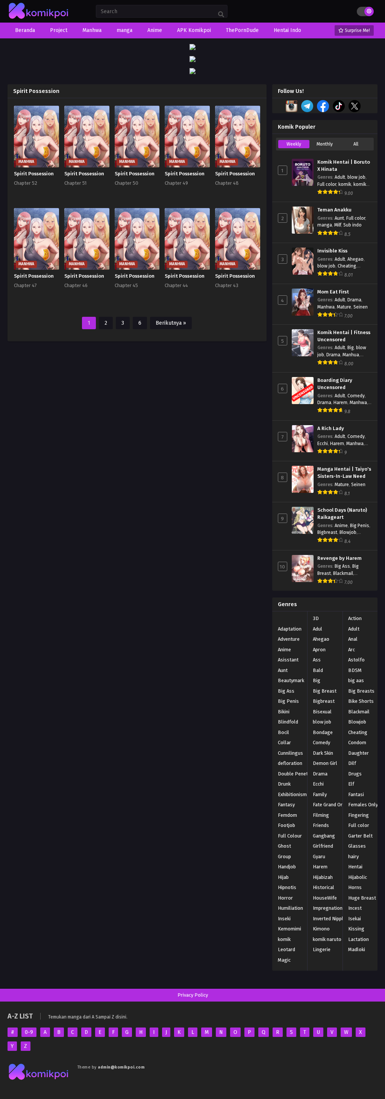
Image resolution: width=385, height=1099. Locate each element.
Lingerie (321, 949)
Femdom (287, 815)
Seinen (360, 307)
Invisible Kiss (332, 251)
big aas (356, 680)
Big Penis (359, 525)
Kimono (321, 929)
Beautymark (291, 680)
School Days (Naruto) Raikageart (342, 513)
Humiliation (290, 908)
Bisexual (322, 711)
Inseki (284, 918)
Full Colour (290, 836)
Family (320, 794)
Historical (323, 887)
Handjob (287, 866)
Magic (284, 960)
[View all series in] (277, 617)
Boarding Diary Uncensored (334, 384)
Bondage (323, 732)
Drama (354, 299)
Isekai (354, 918)
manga (324, 225)
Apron (319, 649)
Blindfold (288, 722)
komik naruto (327, 939)
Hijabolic (357, 877)
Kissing (356, 929)
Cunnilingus (290, 753)
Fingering (358, 815)
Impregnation (328, 908)
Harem (340, 402)
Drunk (284, 784)
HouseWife (325, 898)
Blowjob (348, 532)
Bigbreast (327, 532)
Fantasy (286, 804)
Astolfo (356, 660)
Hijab (283, 877)
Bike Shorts (361, 701)
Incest (355, 908)
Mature (344, 307)
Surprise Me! (357, 30)
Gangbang (324, 836)
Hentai (355, 866)
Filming (321, 815)
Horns (355, 887)
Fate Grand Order (331, 804)
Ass (317, 660)
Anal (353, 639)
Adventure (289, 639)
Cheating (347, 266)
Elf (351, 784)
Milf (337, 225)
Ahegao (355, 259)
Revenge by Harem (339, 558)
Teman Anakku (334, 210)
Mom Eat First (333, 292)
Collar (284, 742)
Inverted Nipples (331, 918)
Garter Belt (360, 836)
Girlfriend (323, 846)
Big (350, 347)
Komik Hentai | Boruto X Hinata (343, 165)
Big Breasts (361, 691)
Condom (357, 742)
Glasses (357, 846)
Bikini (284, 711)
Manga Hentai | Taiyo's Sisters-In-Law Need (344, 472)
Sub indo (352, 225)
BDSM (355, 670)
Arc (351, 649)
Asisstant (288, 660)
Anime (341, 525)
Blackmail (343, 573)
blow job (356, 177)
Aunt (339, 218)
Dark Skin (323, 753)
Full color (326, 184)
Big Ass (342, 566)
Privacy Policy (192, 995)
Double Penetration (299, 774)
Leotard (286, 949)
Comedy (356, 395)
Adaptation (290, 629)
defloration (290, 763)
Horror (285, 898)
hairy (353, 856)
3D (316, 618)
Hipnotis (287, 887)
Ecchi (322, 443)
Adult (340, 177)
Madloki (356, 949)
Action (355, 618)
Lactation (358, 939)
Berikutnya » (171, 323)
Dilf (352, 763)
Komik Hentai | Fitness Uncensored (343, 336)
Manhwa (326, 307)
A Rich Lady (330, 429)
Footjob (286, 825)
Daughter (358, 753)
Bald (318, 670)
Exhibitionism (292, 794)
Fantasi (356, 794)
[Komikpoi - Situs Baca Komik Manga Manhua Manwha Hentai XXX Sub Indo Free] (39, 19)
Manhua (351, 354)
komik (344, 184)
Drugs (355, 774)
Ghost (284, 846)
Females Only (363, 804)
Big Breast (324, 691)
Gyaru (319, 856)
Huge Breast (362, 898)
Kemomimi (289, 929)
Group (284, 856)
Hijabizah (323, 877)
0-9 (29, 1032)
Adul (317, 629)
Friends (321, 825)
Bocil (283, 732)
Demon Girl (325, 763)
